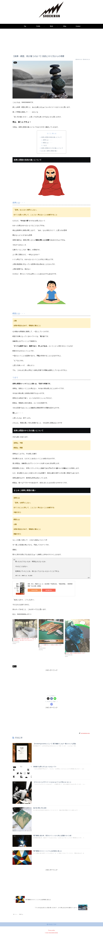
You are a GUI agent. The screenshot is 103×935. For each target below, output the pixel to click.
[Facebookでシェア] (51, 698)
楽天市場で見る (49, 590)
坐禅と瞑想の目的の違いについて (51, 137)
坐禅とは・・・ (47, 140)
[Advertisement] (51, 43)
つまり (45, 145)
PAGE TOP (52, 924)
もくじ (49, 133)
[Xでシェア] (48, 698)
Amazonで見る (34, 590)
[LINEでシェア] (55, 698)
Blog (15, 666)
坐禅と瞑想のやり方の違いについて (52, 148)
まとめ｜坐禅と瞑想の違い (49, 151)
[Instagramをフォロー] (51, 704)
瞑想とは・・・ (47, 142)
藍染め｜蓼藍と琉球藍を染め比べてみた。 (76, 653)
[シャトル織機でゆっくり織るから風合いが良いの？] (51, 631)
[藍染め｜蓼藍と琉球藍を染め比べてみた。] (77, 635)
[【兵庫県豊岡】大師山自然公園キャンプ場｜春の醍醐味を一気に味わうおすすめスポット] (25, 628)
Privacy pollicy (51, 930)
